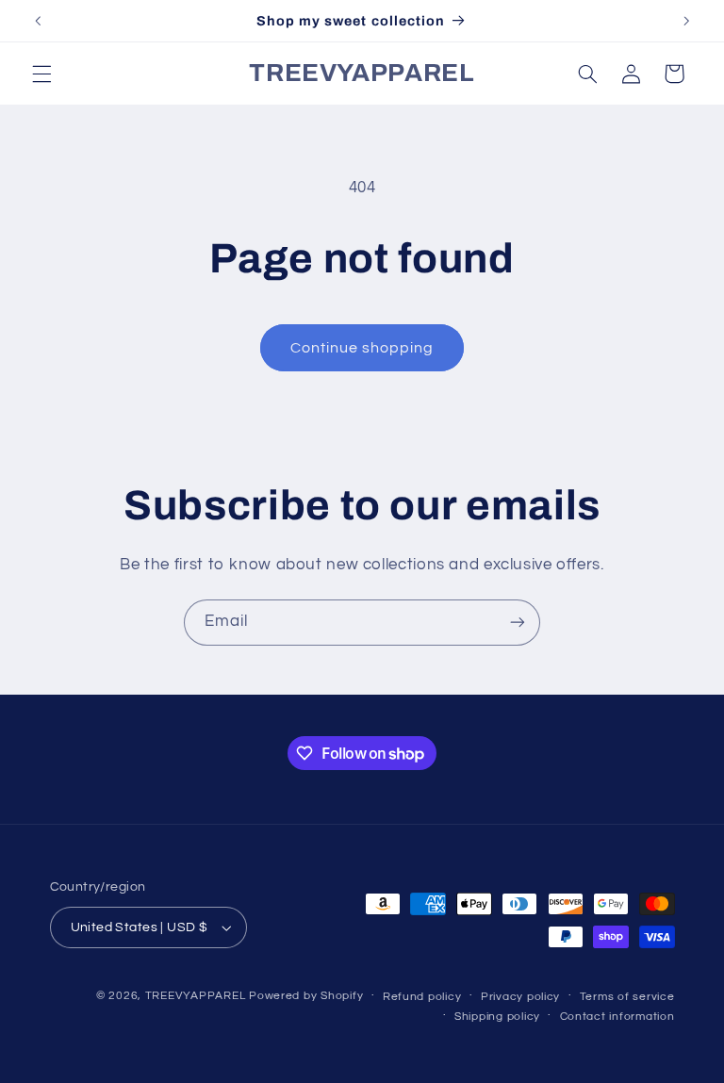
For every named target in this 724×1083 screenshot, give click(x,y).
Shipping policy (497, 1016)
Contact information (617, 1016)
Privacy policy (520, 997)
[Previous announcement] (37, 20)
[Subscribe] (517, 622)
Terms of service (627, 997)
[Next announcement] (686, 20)
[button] (41, 73)
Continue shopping (362, 347)
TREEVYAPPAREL (195, 996)
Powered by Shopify (306, 996)
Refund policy (422, 997)
